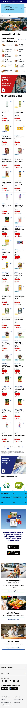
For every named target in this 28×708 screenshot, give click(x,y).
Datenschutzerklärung (18, 699)
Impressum (3, 699)
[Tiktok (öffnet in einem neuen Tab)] (10, 681)
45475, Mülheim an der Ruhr (16, 1)
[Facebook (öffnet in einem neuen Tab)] (6, 681)
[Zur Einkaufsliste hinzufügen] (10, 102)
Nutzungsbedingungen (6, 702)
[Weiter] (22, 447)
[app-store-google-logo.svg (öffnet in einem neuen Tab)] (13, 688)
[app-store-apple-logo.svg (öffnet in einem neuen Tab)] (5, 688)
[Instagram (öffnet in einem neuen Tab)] (2, 681)
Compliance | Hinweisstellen (6, 705)
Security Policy (17, 702)
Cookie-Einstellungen (5, 697)
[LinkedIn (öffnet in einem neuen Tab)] (18, 681)
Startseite (3, 16)
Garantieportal (17, 697)
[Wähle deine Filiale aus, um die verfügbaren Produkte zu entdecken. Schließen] (21, 8)
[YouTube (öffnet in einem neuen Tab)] (14, 681)
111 (19, 447)
